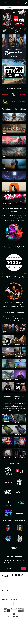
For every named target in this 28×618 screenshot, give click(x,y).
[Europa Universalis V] (12, 101)
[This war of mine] (4, 95)
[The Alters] (12, 95)
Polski (7, 603)
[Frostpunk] (21, 95)
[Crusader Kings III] (21, 101)
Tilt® (3, 594)
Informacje (5, 586)
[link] (14, 7)
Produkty (5, 590)
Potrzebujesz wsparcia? (10, 599)
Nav (3, 581)
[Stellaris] (4, 101)
